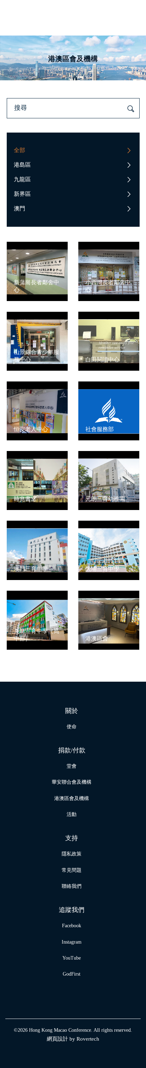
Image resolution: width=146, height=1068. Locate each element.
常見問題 (72, 870)
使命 (72, 726)
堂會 (72, 766)
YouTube (71, 958)
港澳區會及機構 (71, 798)
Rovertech (88, 1039)
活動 (72, 814)
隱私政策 (72, 854)
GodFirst (71, 974)
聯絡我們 (72, 886)
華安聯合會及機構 (71, 782)
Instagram (72, 942)
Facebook (71, 925)
